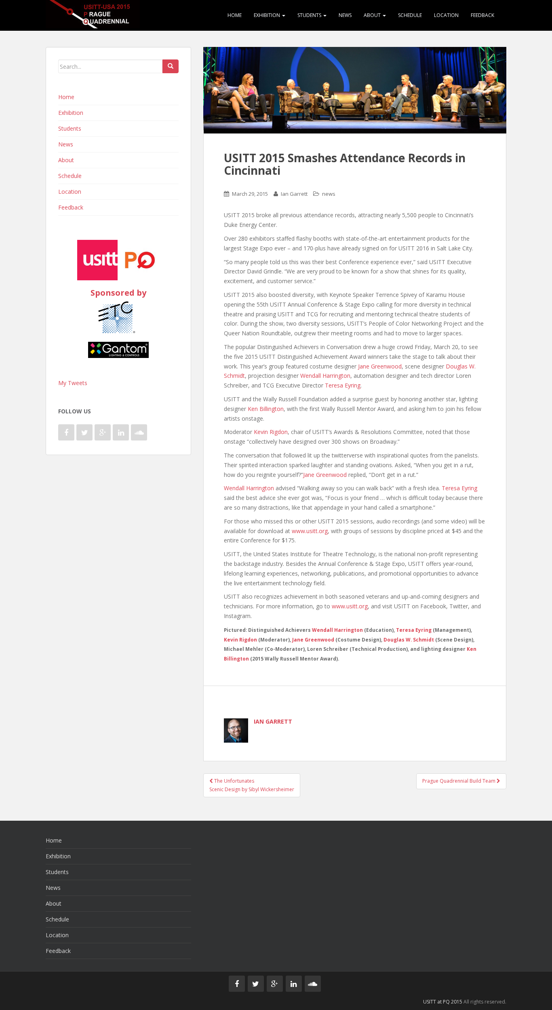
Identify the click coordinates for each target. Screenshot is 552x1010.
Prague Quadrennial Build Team (459, 780)
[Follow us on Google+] (103, 432)
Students (309, 15)
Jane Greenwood (380, 366)
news (328, 193)
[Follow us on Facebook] (66, 432)
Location (446, 15)
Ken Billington (266, 409)
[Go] (170, 66)
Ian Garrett (294, 193)
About (373, 15)
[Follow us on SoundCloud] (139, 432)
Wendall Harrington (325, 375)
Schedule (410, 15)
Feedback (482, 15)
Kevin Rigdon (271, 432)
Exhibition (267, 15)
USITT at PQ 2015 (442, 1001)
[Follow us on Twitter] (84, 432)
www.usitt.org (310, 531)
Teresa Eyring (342, 385)
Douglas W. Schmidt (408, 639)
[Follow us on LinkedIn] (121, 432)
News (345, 15)
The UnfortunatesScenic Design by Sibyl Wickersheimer (251, 784)
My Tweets (72, 383)
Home (235, 15)
